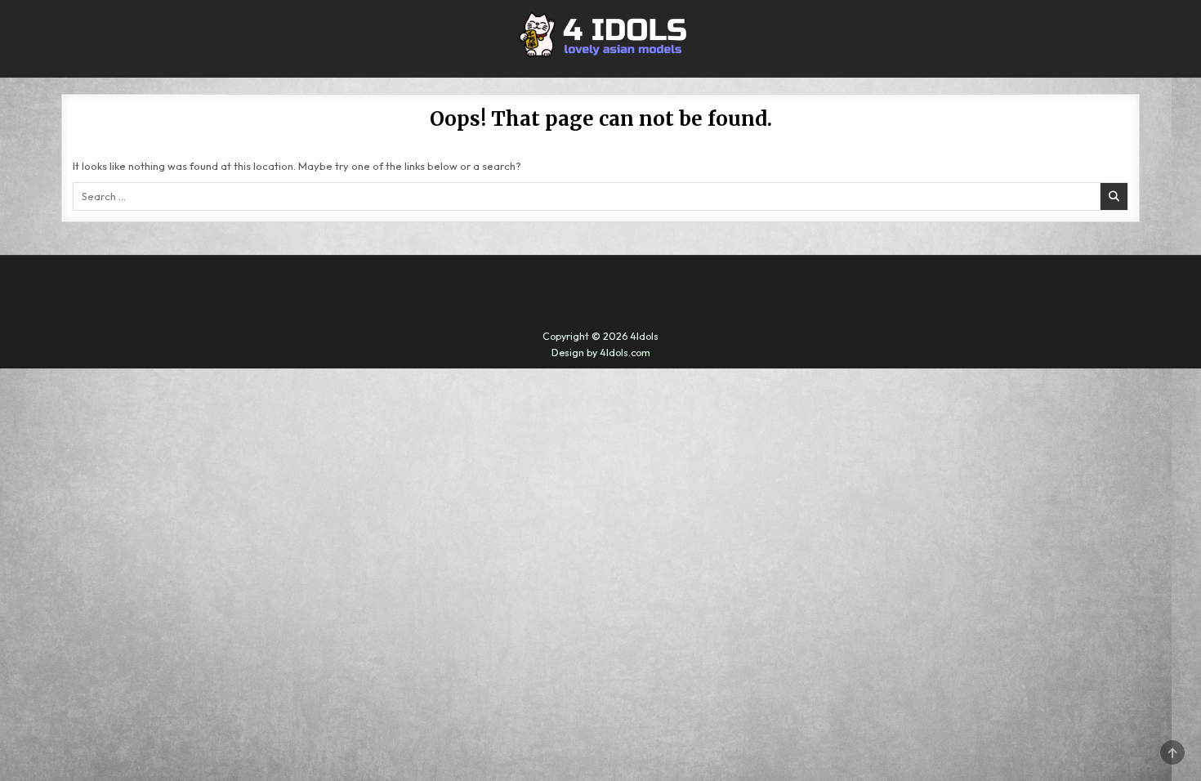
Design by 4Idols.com (600, 352)
